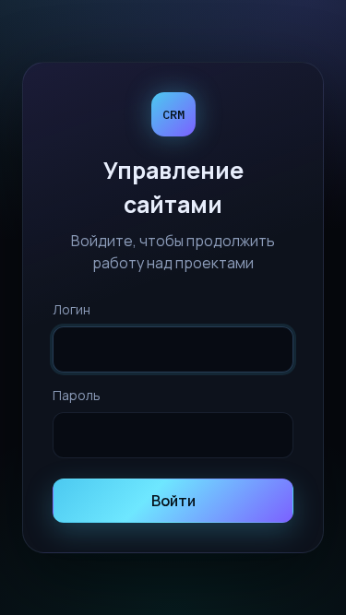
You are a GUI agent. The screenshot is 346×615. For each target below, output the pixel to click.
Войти (173, 501)
